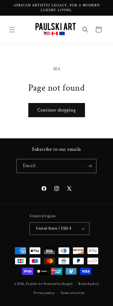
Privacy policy (44, 293)
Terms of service (72, 293)
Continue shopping (56, 110)
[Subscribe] (89, 166)
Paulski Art (34, 284)
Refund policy (88, 284)
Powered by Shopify (58, 284)
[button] (12, 29)
